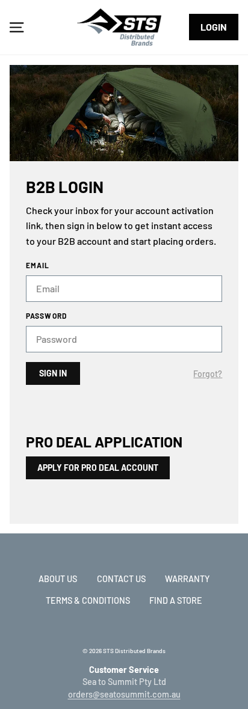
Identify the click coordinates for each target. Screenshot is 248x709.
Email (38, 265)
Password (46, 316)
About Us (58, 579)
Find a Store (175, 600)
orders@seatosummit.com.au (124, 694)
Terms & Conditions (88, 600)
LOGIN (213, 26)
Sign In (53, 373)
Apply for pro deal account (97, 467)
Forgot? (207, 374)
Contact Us (121, 579)
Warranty (187, 579)
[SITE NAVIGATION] (16, 27)
